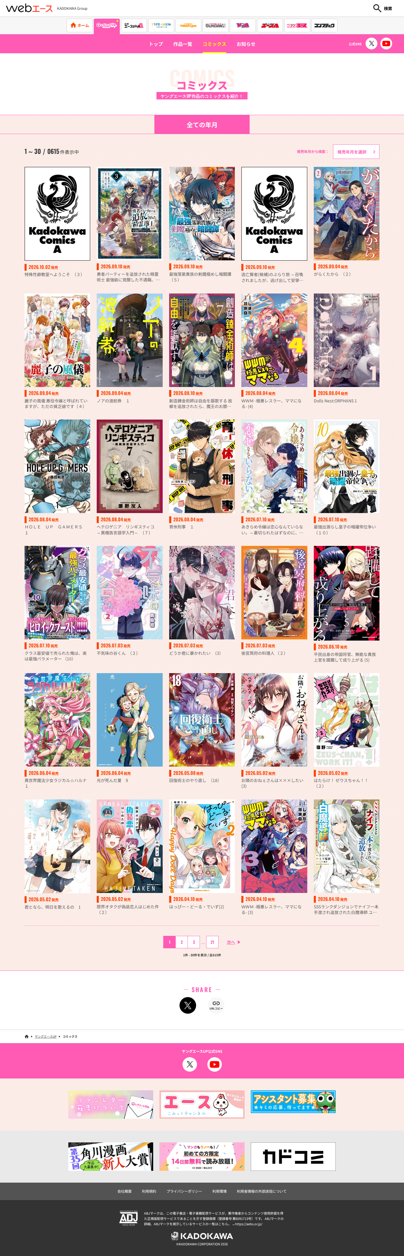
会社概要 (124, 1191)
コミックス (214, 43)
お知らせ (246, 43)
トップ (156, 43)
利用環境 (219, 1191)
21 (212, 942)
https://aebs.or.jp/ (248, 1223)
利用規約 (149, 1191)
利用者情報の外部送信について (262, 1191)
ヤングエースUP (45, 1036)
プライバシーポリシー (184, 1191)
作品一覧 (182, 43)
